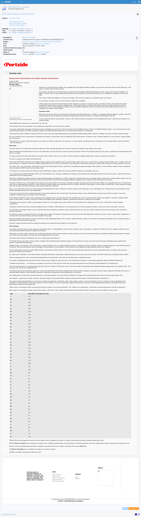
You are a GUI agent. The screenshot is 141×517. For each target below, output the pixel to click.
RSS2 (136, 508)
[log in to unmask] (29, 37)
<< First (12, 29)
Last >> (29, 29)
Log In (134, 2)
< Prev (18, 29)
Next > (23, 29)
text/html (37, 54)
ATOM (125, 508)
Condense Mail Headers (17, 25)
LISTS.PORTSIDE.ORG (8, 514)
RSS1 (131, 508)
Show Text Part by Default (18, 23)
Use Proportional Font (16, 22)
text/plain (25, 54)
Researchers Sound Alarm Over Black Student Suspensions (42, 41)
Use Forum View (14, 18)
